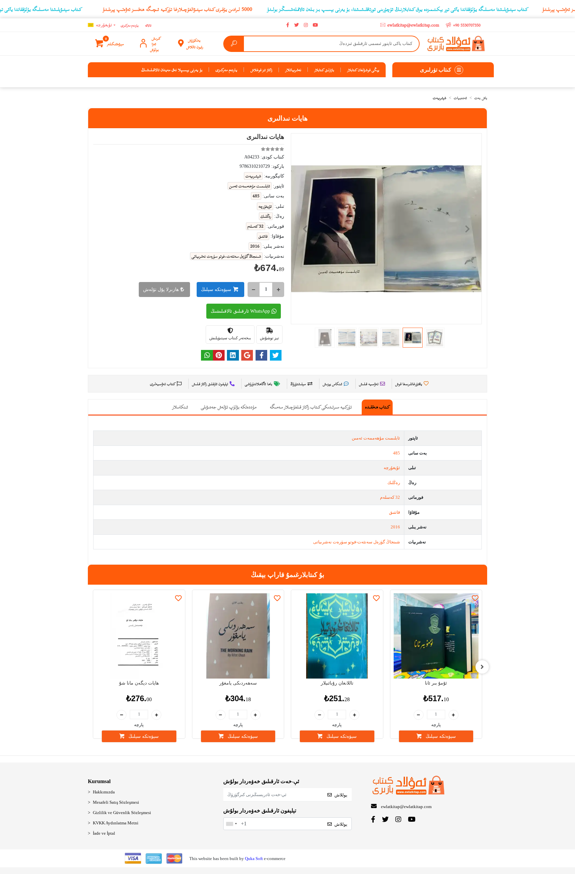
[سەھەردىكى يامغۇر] (238, 636)
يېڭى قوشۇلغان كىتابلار (363, 69)
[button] (110, 43)
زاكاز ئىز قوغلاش (261, 69)
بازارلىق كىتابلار (324, 69)
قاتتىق (394, 512)
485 (396, 452)
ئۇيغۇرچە (392, 467)
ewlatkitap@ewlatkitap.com (406, 806)
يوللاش (340, 794)
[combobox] (231, 824)
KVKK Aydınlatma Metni (115, 822)
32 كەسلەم (390, 497)
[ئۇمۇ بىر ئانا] (436, 636)
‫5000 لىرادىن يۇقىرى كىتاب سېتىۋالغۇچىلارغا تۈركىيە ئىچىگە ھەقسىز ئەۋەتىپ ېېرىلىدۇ (177, 9)
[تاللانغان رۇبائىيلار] (337, 636)
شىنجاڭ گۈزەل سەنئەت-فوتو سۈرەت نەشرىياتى (356, 541)
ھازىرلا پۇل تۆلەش (161, 289)
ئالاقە (148, 25)
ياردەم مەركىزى (129, 25)
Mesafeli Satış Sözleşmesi (116, 802)
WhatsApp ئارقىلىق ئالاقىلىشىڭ (240, 311)
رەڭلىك (393, 482)
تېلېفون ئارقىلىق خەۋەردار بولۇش (259, 810)
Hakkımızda (104, 791)
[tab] (377, 407)
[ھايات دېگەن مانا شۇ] (139, 636)
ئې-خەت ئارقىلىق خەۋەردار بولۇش (261, 781)
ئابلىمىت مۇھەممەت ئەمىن (376, 438)
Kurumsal (99, 781)
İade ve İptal (104, 833)
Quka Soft (254, 858)
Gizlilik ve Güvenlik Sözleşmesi (122, 812)
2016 (395, 526)
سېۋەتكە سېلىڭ (216, 289)
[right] (482, 667)
